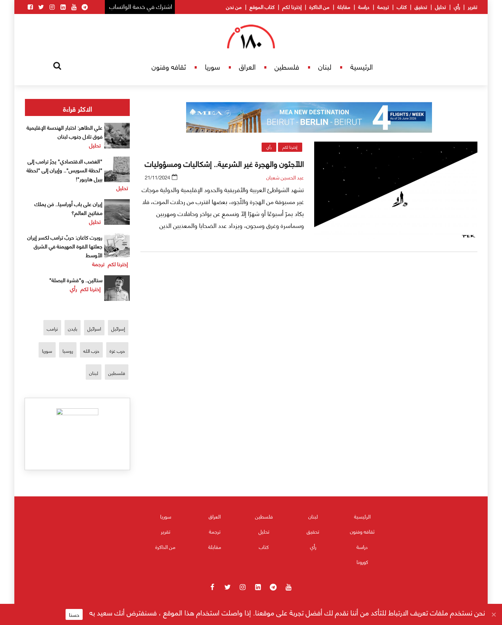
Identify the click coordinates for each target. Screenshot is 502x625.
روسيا (67, 350)
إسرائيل (118, 328)
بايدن (72, 328)
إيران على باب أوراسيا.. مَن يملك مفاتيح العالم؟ (68, 208)
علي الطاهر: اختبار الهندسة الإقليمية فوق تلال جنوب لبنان (64, 131)
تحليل (440, 6)
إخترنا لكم (292, 6)
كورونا (362, 561)
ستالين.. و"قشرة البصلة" (75, 280)
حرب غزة (117, 350)
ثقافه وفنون (169, 66)
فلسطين (287, 66)
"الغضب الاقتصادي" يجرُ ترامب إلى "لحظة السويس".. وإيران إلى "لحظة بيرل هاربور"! (64, 170)
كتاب (402, 6)
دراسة (363, 6)
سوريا (212, 66)
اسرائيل (94, 328)
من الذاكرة (319, 6)
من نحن (234, 6)
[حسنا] (493, 614)
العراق (247, 66)
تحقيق (421, 6)
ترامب (52, 328)
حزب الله (91, 350)
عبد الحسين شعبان (285, 177)
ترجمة (383, 6)
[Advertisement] (309, 337)
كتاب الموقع (262, 6)
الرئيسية (361, 66)
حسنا (74, 614)
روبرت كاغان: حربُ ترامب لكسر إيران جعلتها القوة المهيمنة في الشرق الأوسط (64, 246)
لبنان (324, 66)
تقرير (472, 6)
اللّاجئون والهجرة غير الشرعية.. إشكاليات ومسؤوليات (224, 163)
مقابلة (343, 6)
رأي (457, 6)
